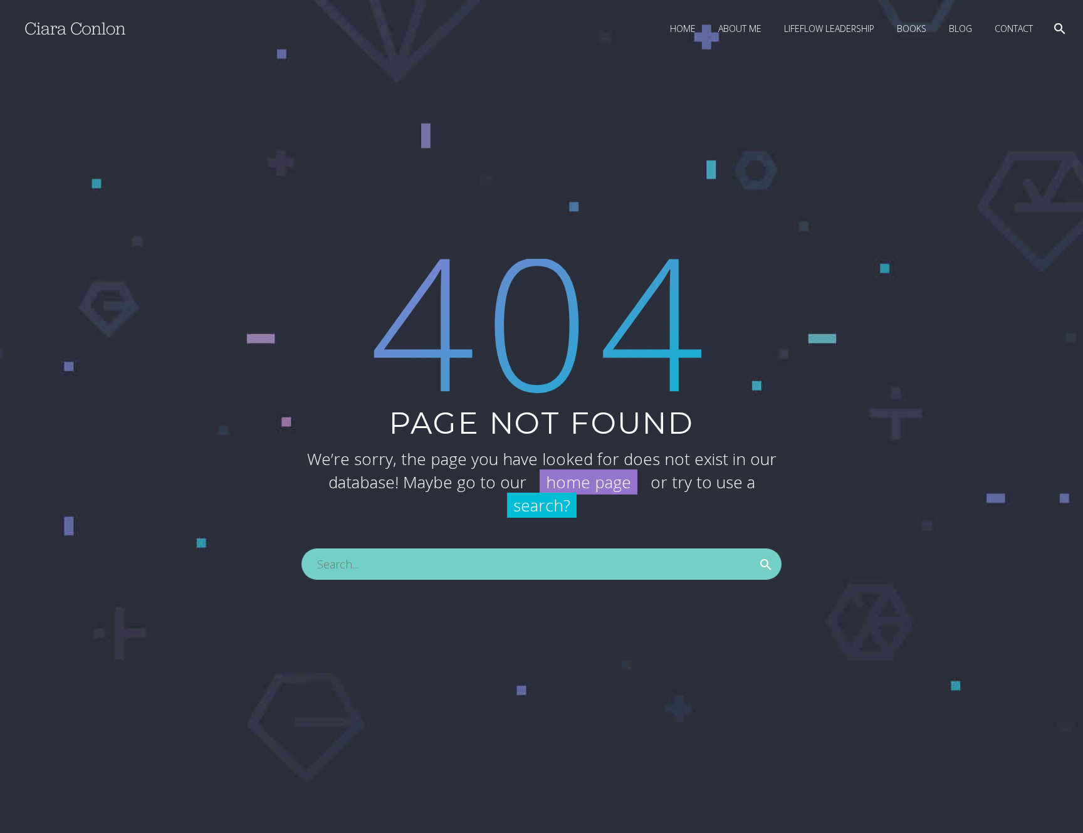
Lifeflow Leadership (829, 28)
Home (683, 28)
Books (911, 28)
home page (588, 482)
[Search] (1058, 28)
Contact (1014, 28)
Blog (960, 28)
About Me (739, 28)
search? (541, 505)
